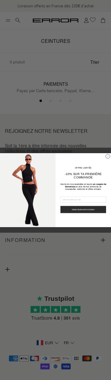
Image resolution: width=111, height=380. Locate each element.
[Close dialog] (108, 156)
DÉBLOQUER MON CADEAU (83, 209)
